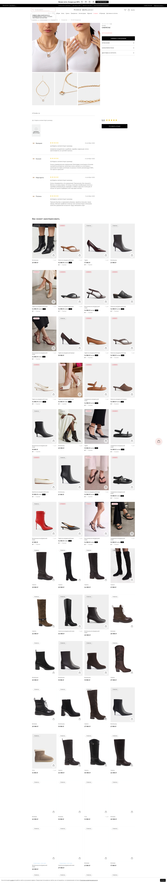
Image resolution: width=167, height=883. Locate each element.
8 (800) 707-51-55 (148, 5)
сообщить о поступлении (118, 38)
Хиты (62, 13)
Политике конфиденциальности (89, 880)
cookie (12, 880)
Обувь (58, 13)
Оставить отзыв (114, 126)
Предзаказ (74, 13)
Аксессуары (82, 13)
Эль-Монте (12, 5)
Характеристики (108, 48)
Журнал (89, 13)
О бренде (102, 13)
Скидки (95, 13)
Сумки (67, 13)
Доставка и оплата (112, 13)
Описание (106, 43)
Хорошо (163, 880)
